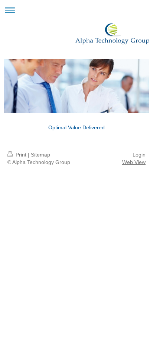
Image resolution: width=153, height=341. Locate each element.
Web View (134, 162)
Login (139, 155)
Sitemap (40, 155)
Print (21, 155)
